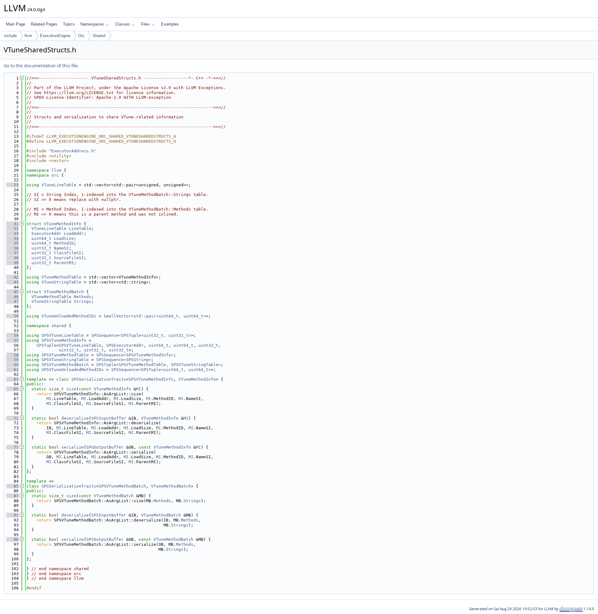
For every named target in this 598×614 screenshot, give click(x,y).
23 (12, 185)
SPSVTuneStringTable (65, 359)
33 (12, 233)
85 (12, 486)
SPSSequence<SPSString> (123, 359)
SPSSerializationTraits (98, 379)
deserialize (75, 418)
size (71, 389)
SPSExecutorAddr (125, 345)
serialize (72, 447)
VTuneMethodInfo (62, 223)
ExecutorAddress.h (72, 151)
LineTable (80, 228)
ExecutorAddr (46, 233)
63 (12, 379)
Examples (170, 24)
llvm (28, 35)
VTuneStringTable (61, 282)
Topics (69, 24)
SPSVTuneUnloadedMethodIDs (72, 369)
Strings (82, 301)
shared (58, 325)
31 (12, 223)
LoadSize (64, 238)
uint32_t (41, 248)
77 (12, 447)
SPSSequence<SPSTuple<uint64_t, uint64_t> (161, 369)
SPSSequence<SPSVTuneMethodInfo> (134, 355)
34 (12, 238)
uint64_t (41, 238)
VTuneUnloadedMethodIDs (68, 316)
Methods (82, 296)
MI (138, 389)
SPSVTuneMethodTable (65, 355)
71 (12, 418)
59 (12, 359)
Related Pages (44, 24)
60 (12, 364)
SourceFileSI (69, 257)
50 (12, 316)
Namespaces (92, 24)
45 (12, 291)
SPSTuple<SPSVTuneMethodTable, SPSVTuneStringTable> (158, 364)
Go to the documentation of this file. (41, 66)
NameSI (61, 248)
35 (12, 243)
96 (12, 539)
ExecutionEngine (55, 35)
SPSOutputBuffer (105, 447)
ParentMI (64, 262)
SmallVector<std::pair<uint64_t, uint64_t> (155, 316)
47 (12, 301)
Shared (99, 35)
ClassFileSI (67, 252)
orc (55, 175)
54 (12, 335)
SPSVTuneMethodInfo (63, 340)
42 (12, 277)
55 (12, 340)
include (10, 35)
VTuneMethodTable (61, 277)
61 (12, 369)
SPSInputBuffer (108, 418)
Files (145, 24)
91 (12, 515)
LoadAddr (74, 233)
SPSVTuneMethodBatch (65, 364)
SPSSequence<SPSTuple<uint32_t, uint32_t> (141, 335)
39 (12, 262)
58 (12, 355)
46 (12, 296)
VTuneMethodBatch (64, 291)
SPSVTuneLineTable (62, 335)
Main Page (15, 24)
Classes (122, 24)
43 (12, 282)
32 (12, 228)
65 (12, 389)
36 (12, 248)
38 (12, 257)
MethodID (64, 243)
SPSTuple (46, 345)
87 (12, 495)
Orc (81, 35)
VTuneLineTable (58, 185)
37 (12, 252)
